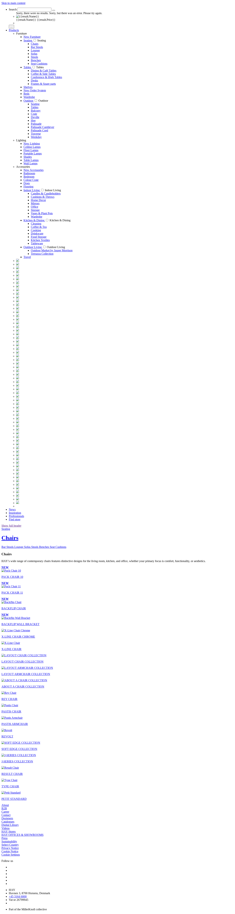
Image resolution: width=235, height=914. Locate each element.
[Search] (53, 10)
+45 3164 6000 (18, 896)
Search (13, 9)
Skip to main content (13, 3)
